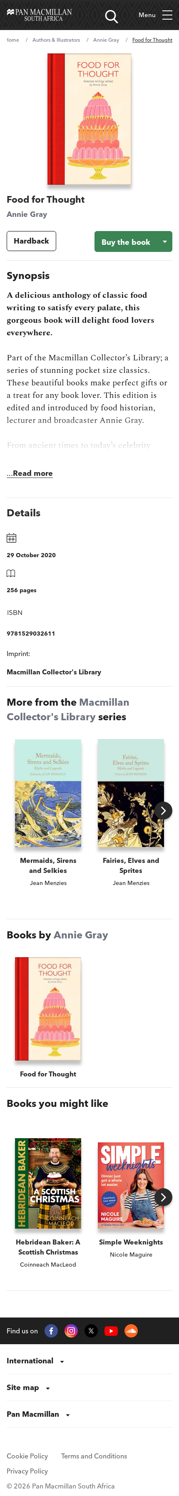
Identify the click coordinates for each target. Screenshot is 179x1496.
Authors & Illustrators (56, 40)
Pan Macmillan (33, 1414)
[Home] (39, 15)
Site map (23, 1387)
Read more (33, 473)
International (30, 1360)
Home (12, 40)
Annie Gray (106, 40)
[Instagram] (71, 1331)
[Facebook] (51, 1331)
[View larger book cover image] (89, 119)
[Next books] (163, 811)
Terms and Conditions (94, 1456)
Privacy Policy (27, 1471)
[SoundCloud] (131, 1331)
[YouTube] (111, 1331)
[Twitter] (91, 1331)
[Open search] (111, 16)
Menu (147, 15)
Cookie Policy (27, 1456)
